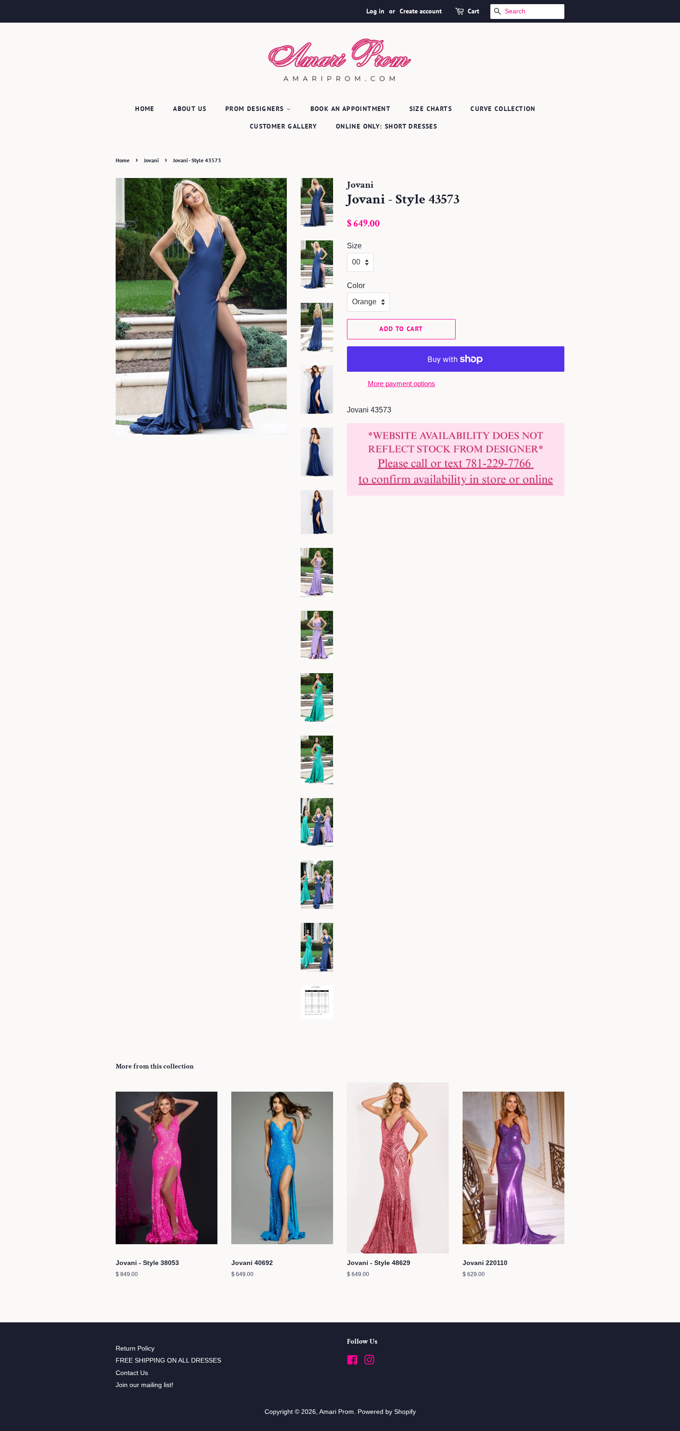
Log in (375, 11)
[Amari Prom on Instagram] (369, 1361)
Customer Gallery (283, 126)
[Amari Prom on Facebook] (352, 1361)
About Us (189, 108)
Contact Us (132, 1373)
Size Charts (430, 108)
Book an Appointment (350, 108)
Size (354, 246)
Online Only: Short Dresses (386, 126)
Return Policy (135, 1348)
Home (145, 108)
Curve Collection (502, 108)
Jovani (151, 160)
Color (356, 285)
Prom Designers (255, 108)
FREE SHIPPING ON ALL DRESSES (168, 1360)
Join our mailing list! (144, 1385)
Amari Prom (336, 1411)
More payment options (401, 383)
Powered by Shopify (387, 1411)
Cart (473, 11)
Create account (421, 11)
